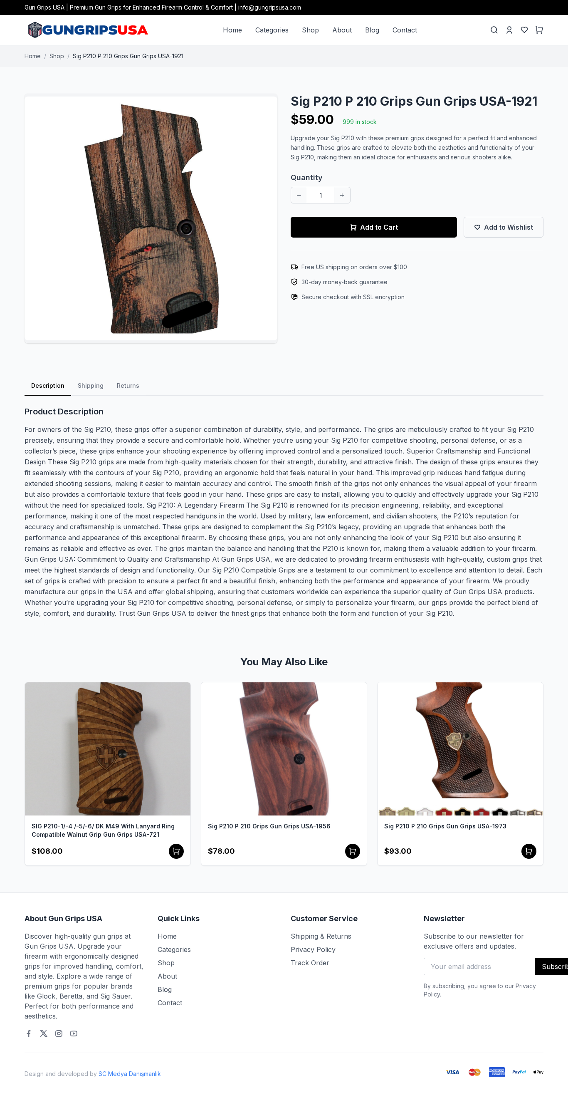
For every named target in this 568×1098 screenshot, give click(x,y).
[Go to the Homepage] (87, 30)
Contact (405, 30)
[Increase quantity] (342, 195)
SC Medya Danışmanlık (130, 1073)
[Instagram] (58, 1033)
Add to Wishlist (508, 227)
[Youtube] (73, 1033)
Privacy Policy (313, 949)
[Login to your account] (509, 30)
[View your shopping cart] (539, 30)
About (342, 30)
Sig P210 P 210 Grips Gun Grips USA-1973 (445, 826)
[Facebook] (29, 1033)
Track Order (310, 963)
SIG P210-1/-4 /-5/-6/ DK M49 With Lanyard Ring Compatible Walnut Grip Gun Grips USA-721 (103, 830)
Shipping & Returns (321, 936)
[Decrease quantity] (299, 195)
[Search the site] (494, 30)
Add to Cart (379, 227)
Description (47, 385)
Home (232, 30)
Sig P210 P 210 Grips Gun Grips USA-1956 (269, 826)
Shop (310, 30)
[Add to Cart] (176, 851)
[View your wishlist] (524, 30)
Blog (372, 30)
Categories (272, 30)
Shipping (91, 385)
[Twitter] (44, 1033)
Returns (128, 385)
